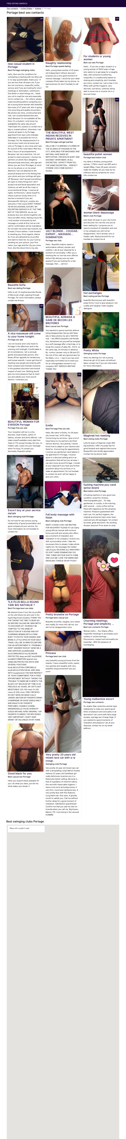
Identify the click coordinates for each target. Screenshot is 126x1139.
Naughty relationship (58, 62)
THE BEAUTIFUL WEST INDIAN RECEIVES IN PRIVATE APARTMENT (60, 135)
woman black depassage (99, 212)
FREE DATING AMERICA (17, 3)
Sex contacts (12, 8)
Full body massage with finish (60, 516)
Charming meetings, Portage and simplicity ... (99, 622)
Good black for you (20, 773)
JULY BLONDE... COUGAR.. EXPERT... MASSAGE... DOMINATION (62, 234)
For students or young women (97, 58)
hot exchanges (93, 292)
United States (26, 8)
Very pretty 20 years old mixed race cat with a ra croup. (61, 757)
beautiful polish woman (98, 154)
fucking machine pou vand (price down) (100, 486)
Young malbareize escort (99, 698)
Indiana (38, 8)
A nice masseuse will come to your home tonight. (24, 335)
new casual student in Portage (21, 65)
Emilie (49, 425)
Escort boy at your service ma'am (24, 512)
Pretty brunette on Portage (62, 614)
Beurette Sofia (16, 284)
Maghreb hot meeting (97, 435)
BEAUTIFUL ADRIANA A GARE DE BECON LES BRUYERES (60, 320)
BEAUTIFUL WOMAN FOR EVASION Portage (23, 423)
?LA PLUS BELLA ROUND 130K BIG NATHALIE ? (23, 603)
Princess (51, 653)
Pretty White (91, 350)
